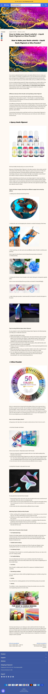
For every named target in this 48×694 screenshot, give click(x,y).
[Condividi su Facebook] (1, 34)
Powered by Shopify (24, 691)
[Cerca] (42, 5)
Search (24, 688)
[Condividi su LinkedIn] (1, 38)
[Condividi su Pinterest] (1, 40)
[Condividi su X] (1, 36)
